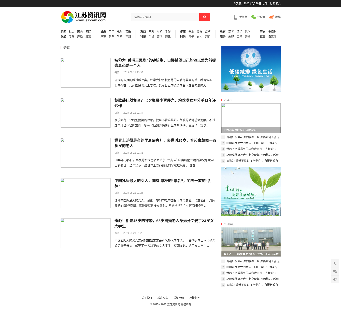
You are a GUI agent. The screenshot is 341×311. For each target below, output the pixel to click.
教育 (223, 31)
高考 (231, 31)
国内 (80, 31)
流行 (208, 36)
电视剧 (272, 31)
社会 (71, 31)
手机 (151, 36)
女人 (199, 36)
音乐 (128, 31)
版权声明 (178, 297)
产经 (80, 36)
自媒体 (272, 36)
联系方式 (162, 297)
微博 (278, 17)
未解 (231, 36)
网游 (151, 31)
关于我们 (146, 297)
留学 (239, 31)
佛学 (247, 31)
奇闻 (247, 36)
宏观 (71, 36)
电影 (120, 31)
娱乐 (103, 31)
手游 (168, 31)
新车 (111, 36)
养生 (191, 31)
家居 (262, 36)
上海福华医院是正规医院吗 (240, 130)
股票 (88, 36)
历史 (262, 31)
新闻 (63, 31)
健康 (183, 31)
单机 (159, 31)
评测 (128, 36)
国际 (88, 31)
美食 (199, 31)
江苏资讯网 (173, 304)
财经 (63, 36)
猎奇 (223, 36)
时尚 (183, 36)
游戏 (143, 31)
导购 (120, 36)
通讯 (168, 36)
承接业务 (194, 297)
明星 (111, 31)
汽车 (103, 36)
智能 (159, 36)
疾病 (208, 31)
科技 (143, 36)
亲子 (191, 36)
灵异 (239, 36)
